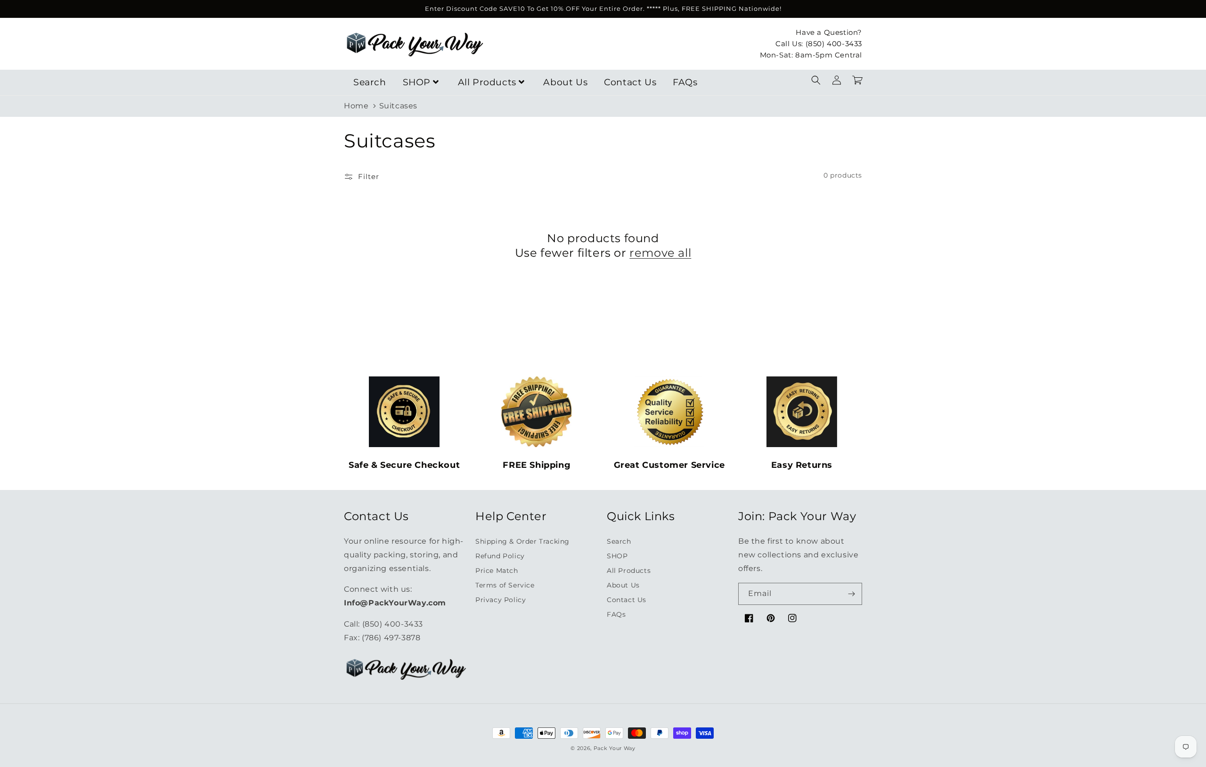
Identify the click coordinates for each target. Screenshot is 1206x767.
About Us (565, 82)
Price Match (496, 570)
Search (369, 82)
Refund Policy (500, 556)
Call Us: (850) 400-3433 (818, 43)
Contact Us (630, 82)
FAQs (685, 82)
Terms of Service (505, 585)
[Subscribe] (851, 594)
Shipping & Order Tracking (522, 541)
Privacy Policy (500, 600)
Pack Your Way (615, 748)
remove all (660, 253)
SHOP (417, 82)
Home (356, 105)
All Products (487, 82)
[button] (816, 80)
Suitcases (398, 105)
